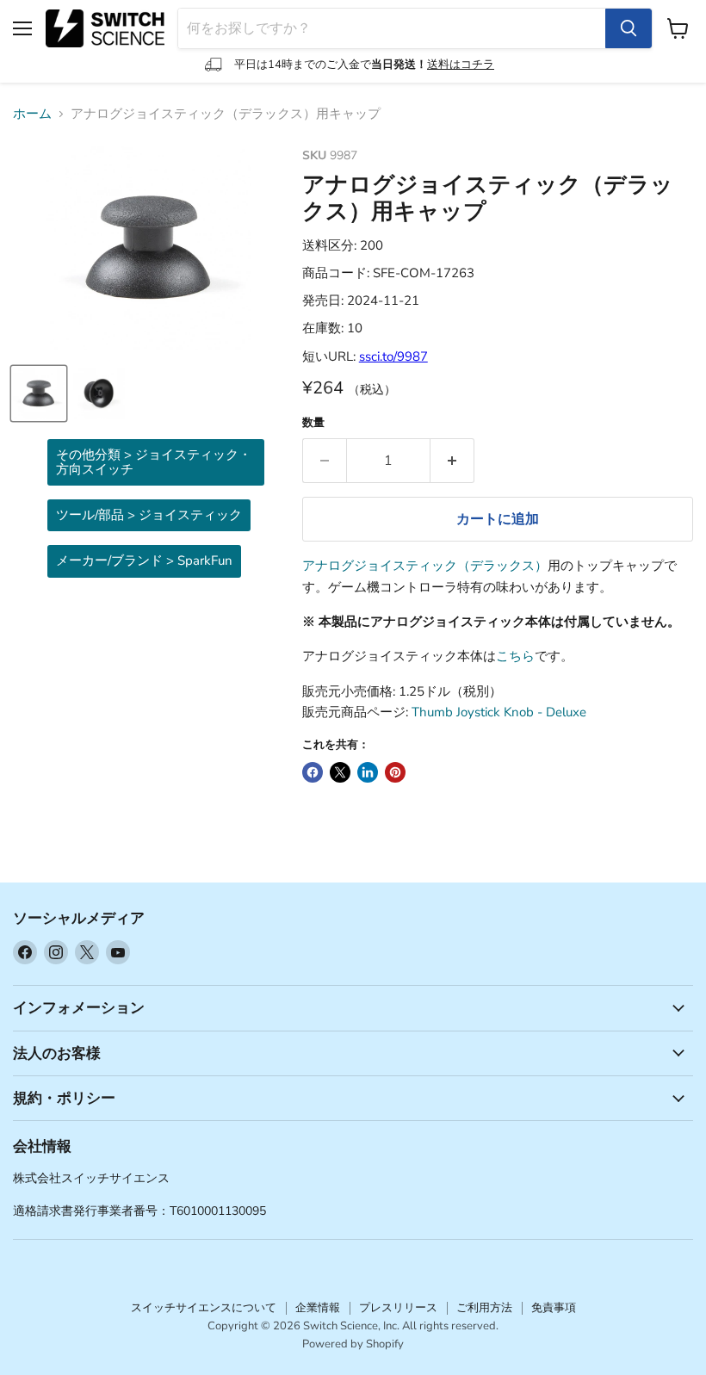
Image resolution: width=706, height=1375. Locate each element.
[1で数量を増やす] (452, 460)
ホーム (32, 114)
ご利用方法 (484, 1308)
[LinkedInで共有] (367, 772)
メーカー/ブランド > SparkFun (144, 560)
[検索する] (628, 28)
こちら (515, 656)
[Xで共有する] (340, 772)
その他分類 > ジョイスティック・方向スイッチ (153, 462)
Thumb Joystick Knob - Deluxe (499, 712)
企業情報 (317, 1308)
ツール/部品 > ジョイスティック (149, 514)
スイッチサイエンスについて (203, 1308)
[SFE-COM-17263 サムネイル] (38, 393)
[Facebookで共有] (312, 772)
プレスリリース (398, 1308)
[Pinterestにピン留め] (395, 772)
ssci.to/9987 (393, 356)
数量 (313, 423)
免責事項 (553, 1308)
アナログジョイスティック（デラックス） (425, 565)
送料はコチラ (460, 64)
